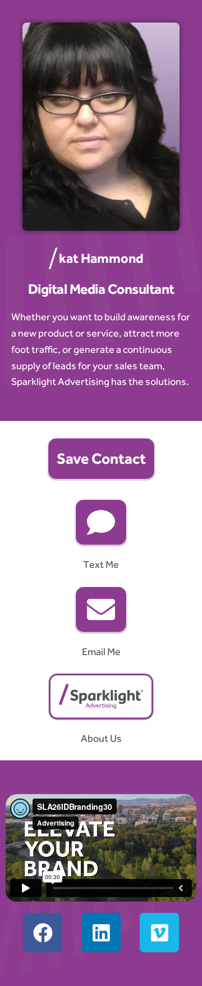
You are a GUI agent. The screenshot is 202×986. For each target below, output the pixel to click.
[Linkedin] (101, 932)
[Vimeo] (159, 932)
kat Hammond (101, 258)
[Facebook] (42, 932)
